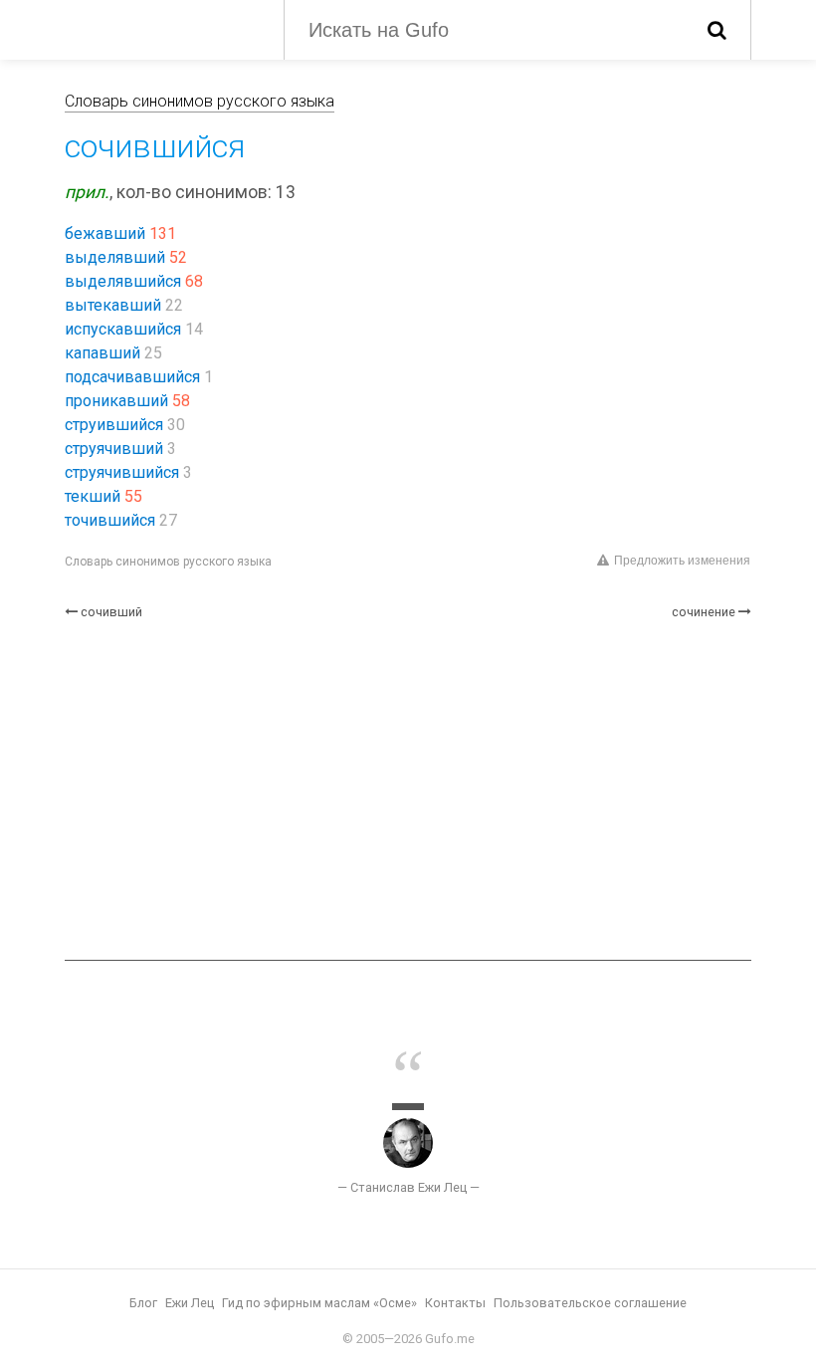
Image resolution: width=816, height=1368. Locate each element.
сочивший (111, 611)
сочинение (703, 611)
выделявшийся (123, 281)
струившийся (114, 424)
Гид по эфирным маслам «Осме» (319, 1302)
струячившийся (122, 472)
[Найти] (717, 30)
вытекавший (113, 305)
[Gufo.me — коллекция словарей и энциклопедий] (159, 28)
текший (92, 496)
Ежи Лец (189, 1302)
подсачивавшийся (132, 376)
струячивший (114, 448)
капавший (102, 352)
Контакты (455, 1302)
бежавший (105, 233)
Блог (143, 1302)
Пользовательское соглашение (590, 1302)
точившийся (110, 520)
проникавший (116, 400)
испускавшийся (123, 329)
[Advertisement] (408, 790)
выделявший (115, 257)
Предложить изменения (682, 561)
